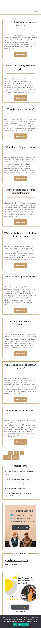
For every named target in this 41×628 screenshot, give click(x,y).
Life (25, 560)
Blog (6, 561)
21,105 (7, 458)
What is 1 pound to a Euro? (20, 109)
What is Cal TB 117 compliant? (20, 410)
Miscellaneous (11, 564)
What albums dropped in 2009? (20, 147)
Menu (36, 12)
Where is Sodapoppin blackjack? (20, 276)
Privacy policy (23, 625)
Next (16, 458)
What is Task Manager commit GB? (17, 479)
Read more (20, 54)
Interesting (15, 560)
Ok (15, 625)
